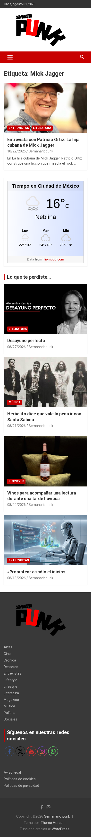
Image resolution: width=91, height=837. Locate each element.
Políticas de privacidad (21, 785)
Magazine (11, 699)
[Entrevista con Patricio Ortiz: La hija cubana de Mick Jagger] (45, 108)
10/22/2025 (16, 151)
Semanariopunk (41, 151)
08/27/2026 (16, 347)
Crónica (10, 660)
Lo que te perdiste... (29, 277)
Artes (8, 647)
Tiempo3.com (53, 259)
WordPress (60, 829)
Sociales (10, 719)
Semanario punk (57, 816)
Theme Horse (52, 822)
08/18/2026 (16, 578)
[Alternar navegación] (10, 57)
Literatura (42, 128)
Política (9, 713)
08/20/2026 (16, 505)
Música (15, 402)
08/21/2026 (16, 426)
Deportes (11, 667)
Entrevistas (19, 128)
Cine (7, 654)
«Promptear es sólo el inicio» (36, 571)
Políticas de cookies (20, 779)
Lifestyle (16, 481)
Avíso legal (12, 772)
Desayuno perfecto (26, 340)
